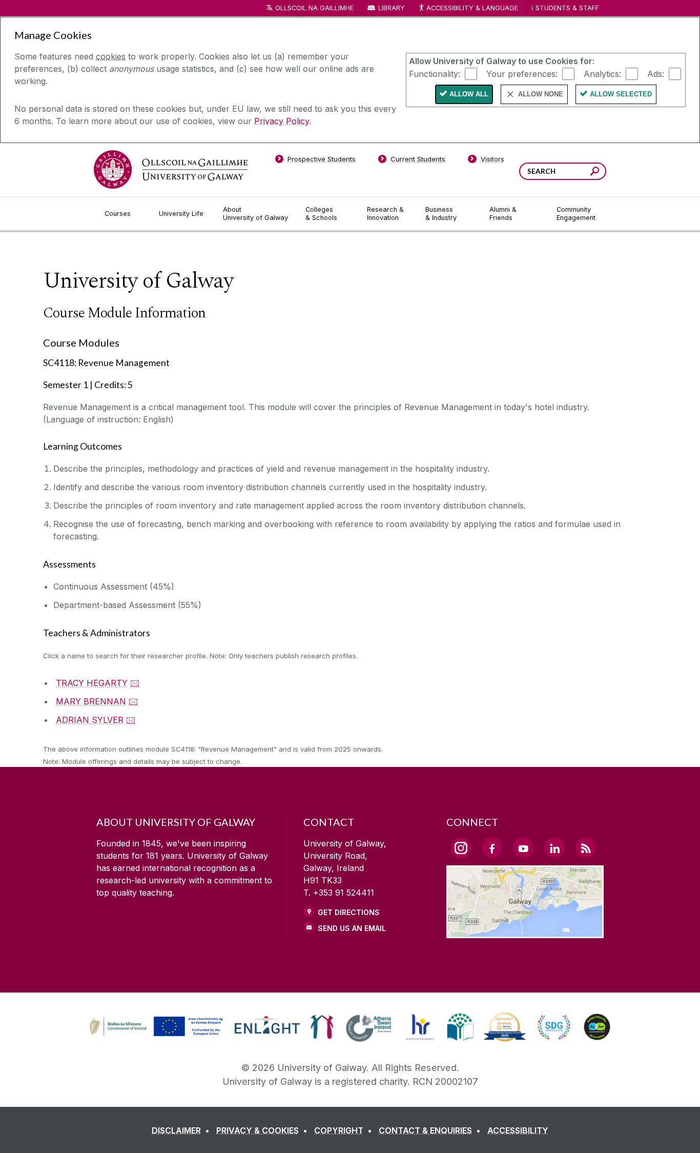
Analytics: (602, 73)
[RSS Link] (585, 847)
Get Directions (349, 912)
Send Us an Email (352, 928)
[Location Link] (525, 932)
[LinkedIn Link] (554, 847)
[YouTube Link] (523, 847)
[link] (155, 1027)
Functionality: (434, 73)
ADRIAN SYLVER (89, 720)
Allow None (540, 94)
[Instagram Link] (460, 848)
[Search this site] (594, 172)
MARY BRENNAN (91, 701)
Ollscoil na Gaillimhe (314, 8)
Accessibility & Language (472, 8)
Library (391, 8)
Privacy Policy (281, 121)
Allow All (468, 94)
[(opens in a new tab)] (157, 1034)
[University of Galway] (171, 169)
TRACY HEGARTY (92, 683)
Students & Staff (567, 8)
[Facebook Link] (492, 847)
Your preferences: (522, 73)
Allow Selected (621, 94)
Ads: (655, 73)
